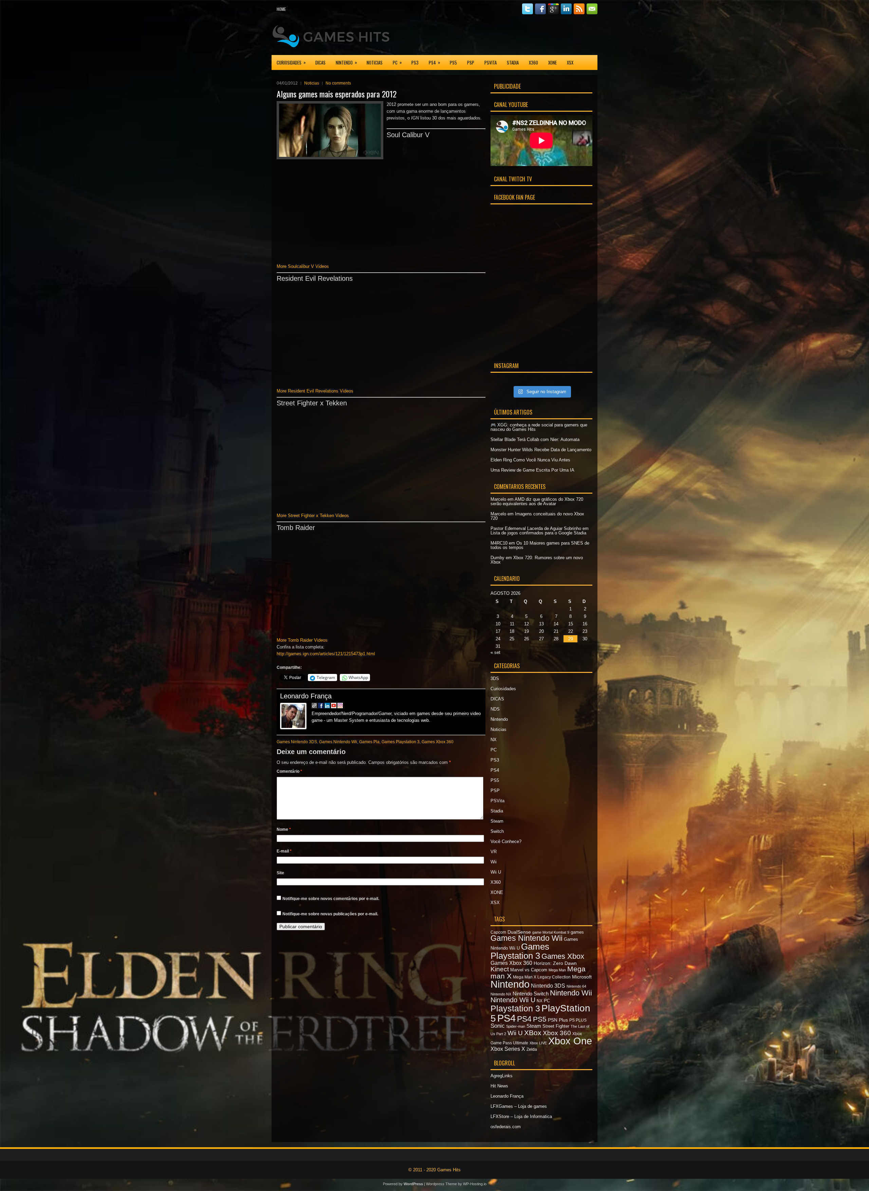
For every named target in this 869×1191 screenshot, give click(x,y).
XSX (570, 62)
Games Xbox (562, 956)
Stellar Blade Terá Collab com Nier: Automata (535, 439)
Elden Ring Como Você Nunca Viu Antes (530, 459)
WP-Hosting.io (474, 1184)
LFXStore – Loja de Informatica (521, 1116)
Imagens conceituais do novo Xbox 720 (537, 516)
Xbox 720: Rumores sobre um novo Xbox (537, 560)
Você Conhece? (506, 841)
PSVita (490, 62)
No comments (338, 83)
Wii (494, 861)
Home (281, 9)
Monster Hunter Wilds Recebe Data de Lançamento (541, 449)
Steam (497, 821)
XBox (532, 1033)
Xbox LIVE (538, 1043)
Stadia (513, 62)
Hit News (499, 1085)
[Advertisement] (518, 35)
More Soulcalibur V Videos (303, 266)
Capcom (498, 932)
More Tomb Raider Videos (302, 640)
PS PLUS (578, 1020)
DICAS (320, 62)
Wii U (496, 872)
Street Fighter (555, 1026)
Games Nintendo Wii (338, 741)
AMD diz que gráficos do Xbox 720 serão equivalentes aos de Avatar (537, 501)
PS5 (453, 62)
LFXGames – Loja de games (519, 1106)
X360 (533, 62)
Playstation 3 (515, 1008)
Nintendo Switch (531, 993)
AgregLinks (502, 1075)
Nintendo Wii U (513, 1000)
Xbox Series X (508, 1049)
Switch (497, 831)
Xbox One (570, 1041)
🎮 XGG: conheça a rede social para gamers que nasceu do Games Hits (539, 427)
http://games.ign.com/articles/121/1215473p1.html (326, 653)
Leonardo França (306, 696)
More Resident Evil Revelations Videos (315, 390)
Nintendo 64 (576, 986)
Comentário (289, 771)
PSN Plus (558, 1020)
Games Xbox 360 (438, 741)
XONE (552, 62)
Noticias (375, 62)
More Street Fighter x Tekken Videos (313, 515)
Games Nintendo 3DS (297, 741)
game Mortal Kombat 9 (550, 932)
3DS (495, 678)
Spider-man (515, 1026)
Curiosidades (291, 62)
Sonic (498, 1026)
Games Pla (369, 741)
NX (494, 739)
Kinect (500, 969)
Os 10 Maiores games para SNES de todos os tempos (540, 545)
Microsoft (582, 976)
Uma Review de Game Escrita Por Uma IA (532, 470)
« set (495, 652)
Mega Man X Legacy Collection (542, 977)
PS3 (415, 62)
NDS (495, 709)
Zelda (531, 1049)
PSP (470, 62)
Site (280, 873)
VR (494, 851)
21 (556, 631)
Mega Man (557, 970)
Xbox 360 (557, 1033)
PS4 (434, 62)
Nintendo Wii (571, 993)
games (577, 932)
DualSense (519, 932)
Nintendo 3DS (548, 986)
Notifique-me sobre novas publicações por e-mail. (330, 914)
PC (397, 62)
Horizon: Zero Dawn (555, 963)
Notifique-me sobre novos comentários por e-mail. (330, 898)
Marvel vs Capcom (528, 969)
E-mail (284, 851)
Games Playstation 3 (401, 741)
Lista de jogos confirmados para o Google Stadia (538, 532)
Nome (284, 829)
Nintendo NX (501, 994)
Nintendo (346, 62)
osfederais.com (506, 1126)
